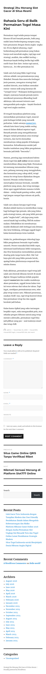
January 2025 (12, 640)
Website (7, 415)
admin (9, 330)
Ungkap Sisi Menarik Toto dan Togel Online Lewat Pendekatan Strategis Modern (22, 536)
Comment (9, 359)
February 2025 (12, 637)
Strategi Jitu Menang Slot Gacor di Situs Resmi (21, 9)
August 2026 (11, 581)
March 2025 (11, 634)
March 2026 (11, 597)
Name (7, 393)
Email (7, 404)
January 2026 (12, 603)
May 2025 (10, 628)
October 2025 (12, 612)
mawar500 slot (21, 332)
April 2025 (10, 631)
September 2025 (13, 615)
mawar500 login (10, 332)
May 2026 (10, 590)
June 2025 (10, 625)
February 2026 (12, 600)
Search (7, 490)
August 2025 (11, 619)
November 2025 (13, 609)
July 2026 (10, 584)
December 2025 (13, 606)
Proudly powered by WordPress (15, 670)
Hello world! (35, 563)
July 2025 (10, 622)
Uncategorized (12, 658)
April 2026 (10, 593)
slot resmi (31, 332)
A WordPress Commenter (15, 563)
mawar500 (31, 123)
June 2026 (10, 587)
